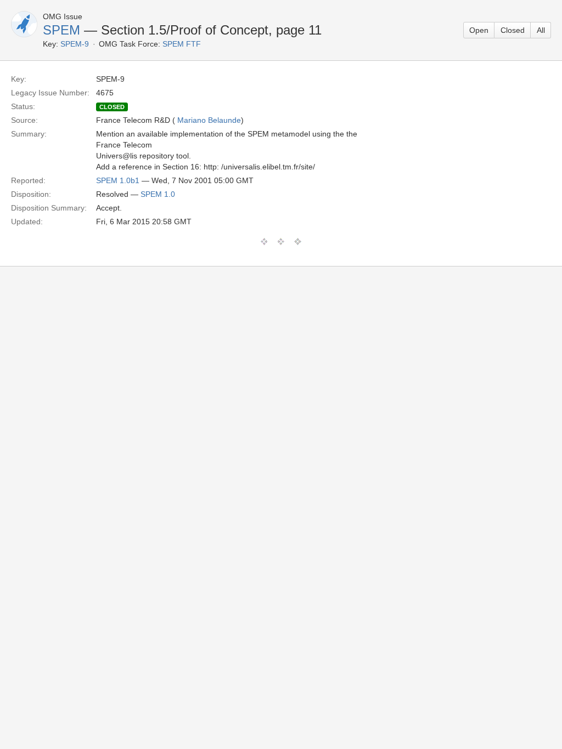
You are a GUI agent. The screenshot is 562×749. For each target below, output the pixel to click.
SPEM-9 (74, 43)
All (541, 30)
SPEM (61, 29)
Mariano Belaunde (209, 120)
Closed (513, 30)
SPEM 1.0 (157, 194)
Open (478, 30)
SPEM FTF (181, 43)
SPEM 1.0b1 (117, 180)
